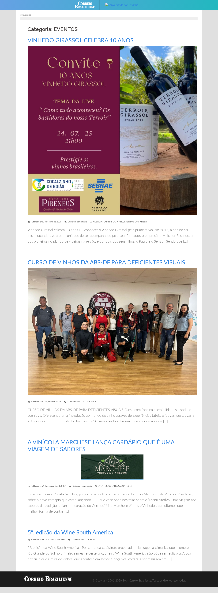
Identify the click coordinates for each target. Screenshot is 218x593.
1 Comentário (77, 540)
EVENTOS (129, 222)
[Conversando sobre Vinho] (122, 5)
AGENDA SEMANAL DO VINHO (108, 222)
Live (137, 222)
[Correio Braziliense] (87, 5)
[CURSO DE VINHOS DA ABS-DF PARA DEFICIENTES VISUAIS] (112, 331)
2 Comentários (73, 402)
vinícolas (143, 222)
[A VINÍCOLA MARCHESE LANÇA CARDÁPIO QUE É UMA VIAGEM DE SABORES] (112, 466)
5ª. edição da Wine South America (70, 533)
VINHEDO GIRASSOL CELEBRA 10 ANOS (81, 40)
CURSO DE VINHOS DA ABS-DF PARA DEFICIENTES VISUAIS (106, 263)
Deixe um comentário (77, 222)
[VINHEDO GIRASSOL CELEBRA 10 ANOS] (112, 130)
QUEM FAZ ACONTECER (120, 486)
